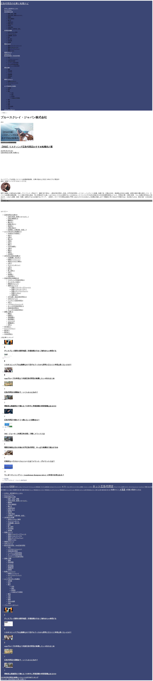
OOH (12, 486)
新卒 (9, 37)
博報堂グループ (8, 52)
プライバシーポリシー (9, 109)
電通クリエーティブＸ (13, 47)
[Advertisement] (76, 166)
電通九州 (14, 295)
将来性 (9, 25)
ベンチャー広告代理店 (13, 62)
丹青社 (146, 486)
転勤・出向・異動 (12, 13)
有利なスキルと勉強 (12, 32)
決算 (96, 489)
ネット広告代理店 (103, 486)
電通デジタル (11, 50)
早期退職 (10, 71)
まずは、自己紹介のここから (11, 8)
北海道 (9, 87)
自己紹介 (7, 326)
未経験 (9, 42)
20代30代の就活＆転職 (12, 256)
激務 (103, 489)
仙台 (9, 89)
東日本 (7, 330)
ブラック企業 (121, 486)
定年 (10, 325)
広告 (18, 489)
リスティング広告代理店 (13, 66)
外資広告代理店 (11, 60)
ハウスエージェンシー (13, 59)
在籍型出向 (10, 22)
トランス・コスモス (87, 486)
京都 (9, 108)
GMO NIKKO (6, 486)
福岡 (9, 104)
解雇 (10, 313)
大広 (9, 57)
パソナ (9, 84)
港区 (12, 94)
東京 (9, 91)
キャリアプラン (8, 10)
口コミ (7, 489)
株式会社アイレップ (29, 489)
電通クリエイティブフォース (15, 45)
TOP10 (16, 486)
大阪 (9, 101)
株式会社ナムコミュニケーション (67, 489)
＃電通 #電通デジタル (133, 490)
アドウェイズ (25, 486)
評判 (107, 489)
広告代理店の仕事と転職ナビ (15, 3)
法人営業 (99, 489)
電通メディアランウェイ (13, 49)
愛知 (9, 99)
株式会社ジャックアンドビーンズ (52, 489)
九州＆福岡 (10, 106)
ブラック (116, 486)
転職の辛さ (10, 23)
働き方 (9, 20)
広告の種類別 (11, 18)
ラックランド (141, 486)
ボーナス (126, 486)
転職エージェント (8, 79)
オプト (64, 487)
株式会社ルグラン (91, 489)
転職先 (9, 77)
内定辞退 (10, 40)
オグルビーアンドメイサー (55, 486)
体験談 (4, 489)
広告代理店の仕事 (8, 12)
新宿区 (13, 96)
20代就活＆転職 (8, 30)
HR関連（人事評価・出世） (14, 28)
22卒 (10, 267)
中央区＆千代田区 (15, 98)
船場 (105, 489)
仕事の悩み (10, 27)
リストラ (10, 72)
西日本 (7, 332)
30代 (10, 272)
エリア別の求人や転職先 (10, 86)
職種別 (9, 17)
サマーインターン (12, 33)
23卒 (10, 263)
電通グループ (7, 44)
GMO (2, 486)
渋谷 (12, 93)
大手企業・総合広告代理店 (17, 297)
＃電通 (122, 489)
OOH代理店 (8, 334)
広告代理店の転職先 (11, 278)
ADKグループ (7, 54)
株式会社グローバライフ (39, 489)
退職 (9, 69)
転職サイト (115, 490)
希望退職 (10, 74)
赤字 (110, 489)
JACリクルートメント (13, 82)
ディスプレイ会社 (14, 282)
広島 (9, 103)
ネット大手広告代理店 (13, 64)
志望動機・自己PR (12, 35)
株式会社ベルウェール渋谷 (81, 489)
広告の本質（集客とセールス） (15, 15)
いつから (20, 486)
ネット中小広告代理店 (15, 310)
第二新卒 (10, 39)
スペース (74, 486)
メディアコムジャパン (133, 486)
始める (11, 489)
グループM (69, 486)
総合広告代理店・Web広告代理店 (12, 55)
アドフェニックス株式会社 (34, 486)
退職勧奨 (10, 76)
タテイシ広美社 (79, 486)
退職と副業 (7, 67)
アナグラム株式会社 (45, 486)
